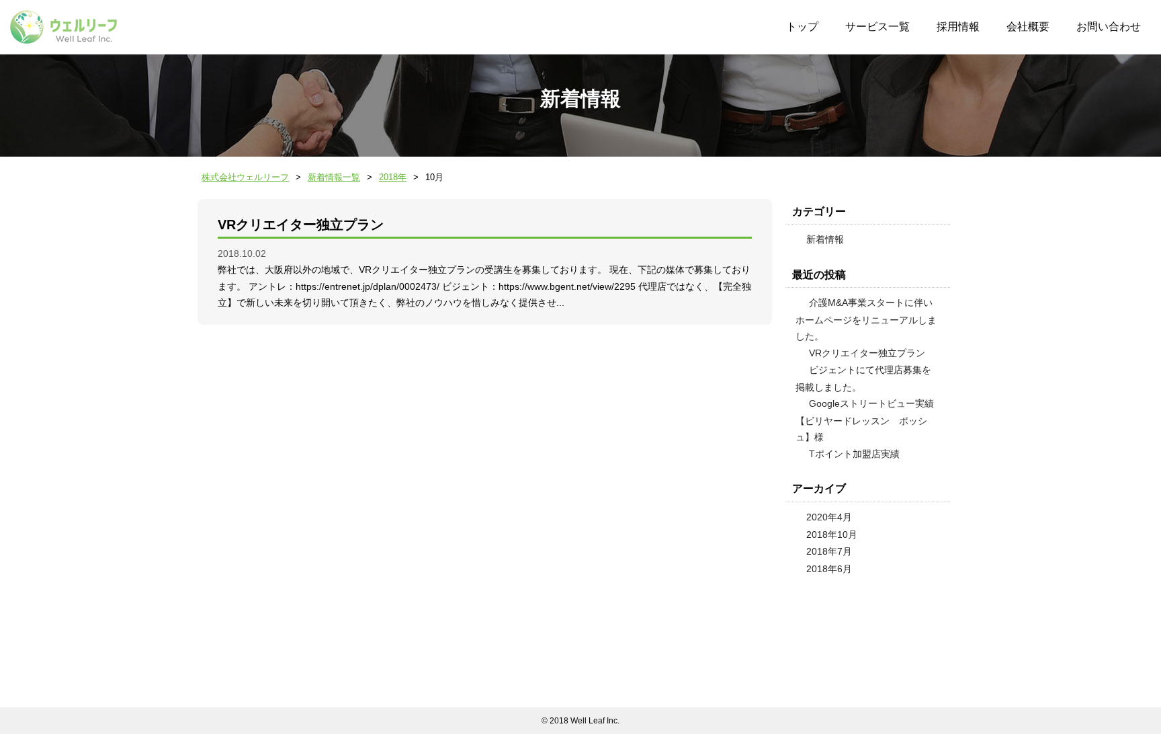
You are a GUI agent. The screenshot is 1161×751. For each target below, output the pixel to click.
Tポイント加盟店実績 (854, 453)
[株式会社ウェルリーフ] (63, 27)
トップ (802, 26)
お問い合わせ (1108, 26)
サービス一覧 (877, 26)
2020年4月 (829, 517)
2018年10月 (831, 534)
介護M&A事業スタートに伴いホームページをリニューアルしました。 (866, 319)
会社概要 (1027, 26)
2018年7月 (829, 551)
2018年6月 (829, 568)
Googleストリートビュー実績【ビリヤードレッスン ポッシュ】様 (865, 420)
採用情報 (958, 26)
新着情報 (825, 239)
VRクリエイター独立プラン (301, 224)
